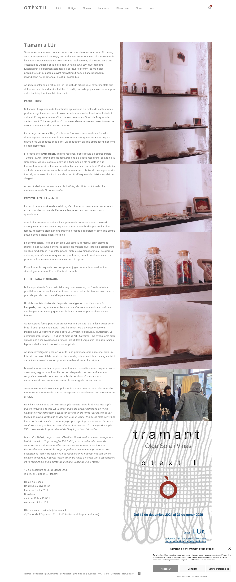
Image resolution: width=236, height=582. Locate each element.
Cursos (87, 8)
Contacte (115, 573)
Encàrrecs (103, 8)
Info (151, 8)
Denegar (192, 568)
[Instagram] (139, 573)
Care (106, 573)
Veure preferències (219, 568)
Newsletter (128, 573)
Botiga (72, 8)
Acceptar (165, 568)
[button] (229, 548)
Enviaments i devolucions (59, 573)
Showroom (122, 8)
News (139, 8)
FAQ (100, 573)
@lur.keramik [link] (59, 510)
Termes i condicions (34, 573)
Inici (58, 8)
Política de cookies (183, 576)
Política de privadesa (199, 576)
